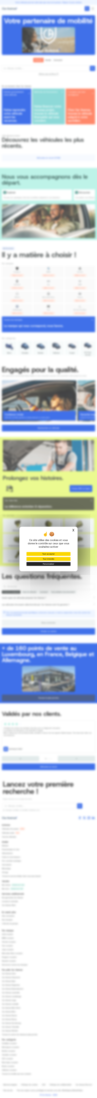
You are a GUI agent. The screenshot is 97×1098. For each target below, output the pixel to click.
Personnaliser (48, 564)
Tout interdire (48, 559)
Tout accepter (48, 554)
